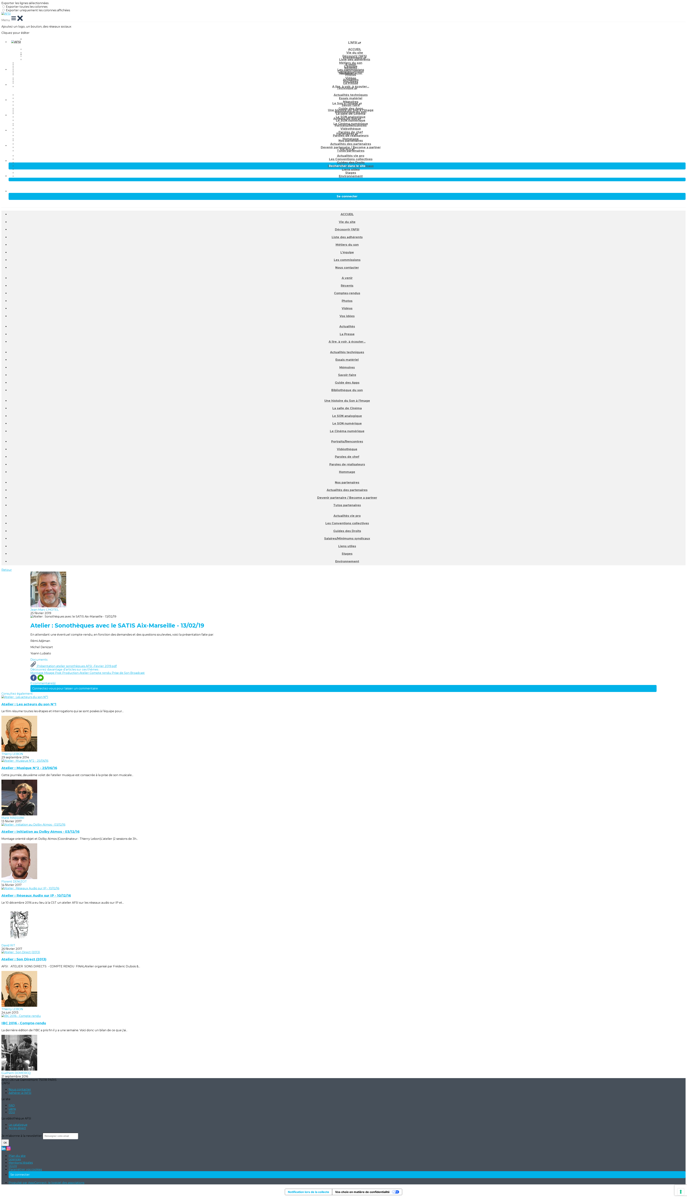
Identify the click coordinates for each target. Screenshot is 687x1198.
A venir (350, 64)
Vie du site (347, 222)
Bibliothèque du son (347, 390)
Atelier (84, 673)
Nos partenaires (350, 140)
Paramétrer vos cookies (25, 1169)
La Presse (350, 83)
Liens (12, 1108)
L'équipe (347, 252)
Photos (350, 74)
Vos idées (347, 316)
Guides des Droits (351, 162)
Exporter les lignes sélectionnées (24, 3)
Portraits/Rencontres (351, 125)
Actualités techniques (351, 95)
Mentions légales (21, 1162)
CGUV (13, 1166)
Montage (37, 673)
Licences (15, 1159)
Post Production (67, 673)
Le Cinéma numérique (347, 431)
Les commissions (347, 260)
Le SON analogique (347, 416)
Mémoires (347, 367)
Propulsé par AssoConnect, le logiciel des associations (46, 1182)
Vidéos (347, 308)
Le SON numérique (350, 120)
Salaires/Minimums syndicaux (347, 538)
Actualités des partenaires (350, 144)
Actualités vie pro (350, 155)
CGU (12, 1112)
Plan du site (17, 1156)
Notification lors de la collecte (308, 1192)
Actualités (351, 79)
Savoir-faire (351, 105)
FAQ (12, 1105)
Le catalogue (18, 1124)
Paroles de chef (347, 456)
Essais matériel (350, 98)
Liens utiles (351, 169)
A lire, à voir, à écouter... (347, 341)
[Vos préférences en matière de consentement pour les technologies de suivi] (680, 1191)
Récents (350, 68)
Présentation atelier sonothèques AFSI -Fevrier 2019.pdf (76, 666)
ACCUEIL (354, 49)
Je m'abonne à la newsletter (22, 1136)
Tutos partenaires (350, 150)
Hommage (347, 472)
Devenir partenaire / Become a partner (347, 497)
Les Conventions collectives (350, 159)
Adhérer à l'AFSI (20, 1093)
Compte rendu (101, 673)
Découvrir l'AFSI (347, 229)
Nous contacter (347, 267)
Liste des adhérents (354, 59)
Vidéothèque (350, 128)
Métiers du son (347, 244)
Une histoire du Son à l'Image (351, 110)
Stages (350, 172)
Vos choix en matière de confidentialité (362, 1192)
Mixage (49, 673)
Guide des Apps (347, 382)
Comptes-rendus (347, 293)
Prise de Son (121, 673)
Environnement (351, 176)
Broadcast (137, 673)
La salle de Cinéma (350, 113)
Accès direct (17, 1128)
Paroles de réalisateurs (351, 135)
